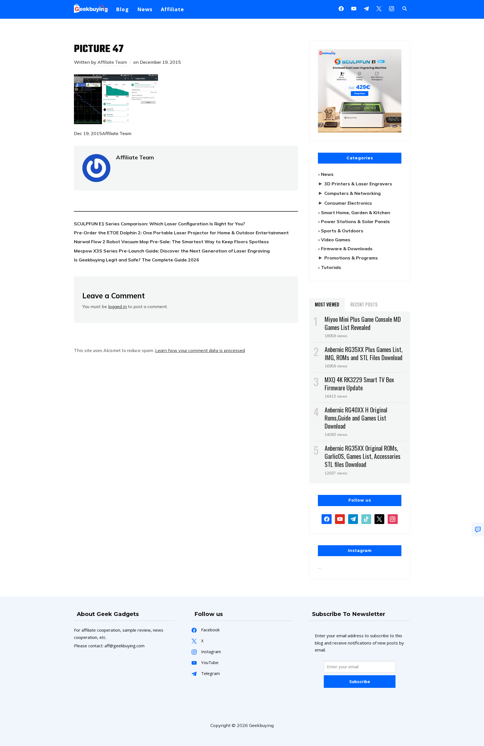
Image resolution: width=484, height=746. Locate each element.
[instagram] (391, 8)
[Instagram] (366, 8)
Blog (122, 9)
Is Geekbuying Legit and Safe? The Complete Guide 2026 (136, 260)
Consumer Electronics (348, 203)
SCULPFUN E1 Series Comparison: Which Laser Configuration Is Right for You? (159, 223)
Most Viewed (327, 304)
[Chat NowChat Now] (478, 529)
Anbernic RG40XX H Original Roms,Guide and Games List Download (356, 417)
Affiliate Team (112, 62)
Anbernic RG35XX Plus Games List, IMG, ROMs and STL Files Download (363, 353)
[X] (379, 8)
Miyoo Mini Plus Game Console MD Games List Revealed (363, 323)
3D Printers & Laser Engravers (358, 183)
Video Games (335, 239)
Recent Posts (364, 304)
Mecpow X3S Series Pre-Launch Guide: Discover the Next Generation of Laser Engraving (172, 251)
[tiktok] (366, 518)
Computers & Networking (352, 193)
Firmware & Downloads (347, 248)
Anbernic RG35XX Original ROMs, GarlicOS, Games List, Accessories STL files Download (363, 456)
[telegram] (353, 518)
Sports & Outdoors (342, 230)
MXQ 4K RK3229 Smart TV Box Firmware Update (359, 383)
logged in (117, 306)
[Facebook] (341, 8)
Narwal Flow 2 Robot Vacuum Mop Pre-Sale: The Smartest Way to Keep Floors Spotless (171, 241)
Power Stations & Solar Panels (355, 221)
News (144, 9)
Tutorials (331, 267)
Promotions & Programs (351, 258)
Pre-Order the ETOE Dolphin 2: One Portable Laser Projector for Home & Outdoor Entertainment (181, 232)
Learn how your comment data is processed (200, 350)
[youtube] (354, 8)
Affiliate (172, 9)
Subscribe (359, 681)
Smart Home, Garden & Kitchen (355, 212)
